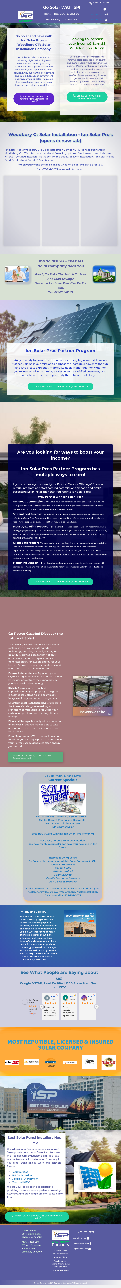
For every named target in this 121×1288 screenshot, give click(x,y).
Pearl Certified (20, 1172)
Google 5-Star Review (25, 1178)
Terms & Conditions (60, 1264)
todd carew (72, 997)
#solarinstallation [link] (87, 892)
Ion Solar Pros (33, 1001)
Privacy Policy (60, 1266)
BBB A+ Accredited (23, 1175)
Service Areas (60, 1261)
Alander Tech (60, 1257)
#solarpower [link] (51, 892)
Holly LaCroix (54, 997)
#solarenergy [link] (36, 892)
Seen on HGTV (21, 1182)
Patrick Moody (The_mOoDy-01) (91, 997)
